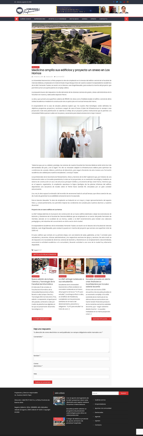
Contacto (103, 19)
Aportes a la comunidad (57, 19)
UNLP (40, 250)
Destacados (74, 19)
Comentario (38, 337)
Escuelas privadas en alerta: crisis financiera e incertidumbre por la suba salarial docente (98, 283)
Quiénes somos (25, 19)
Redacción (49, 77)
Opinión (93, 19)
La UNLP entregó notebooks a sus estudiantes (71, 280)
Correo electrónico (38, 365)
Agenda (84, 19)
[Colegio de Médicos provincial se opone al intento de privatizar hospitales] (59, 421)
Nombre (37, 356)
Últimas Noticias (100, 276)
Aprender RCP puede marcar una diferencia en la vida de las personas (102, 319)
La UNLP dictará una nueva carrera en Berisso (43, 319)
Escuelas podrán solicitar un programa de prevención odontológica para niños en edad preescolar (76, 412)
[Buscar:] (105, 393)
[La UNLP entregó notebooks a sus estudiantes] (71, 266)
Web (35, 374)
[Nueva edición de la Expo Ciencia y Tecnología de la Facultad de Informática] (44, 266)
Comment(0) (60, 77)
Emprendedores (39, 19)
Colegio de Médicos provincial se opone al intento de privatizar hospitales (77, 421)
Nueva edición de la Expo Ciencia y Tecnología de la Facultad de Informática (43, 281)
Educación (35, 67)
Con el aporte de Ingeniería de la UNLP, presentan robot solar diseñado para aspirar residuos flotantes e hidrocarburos (77, 401)
